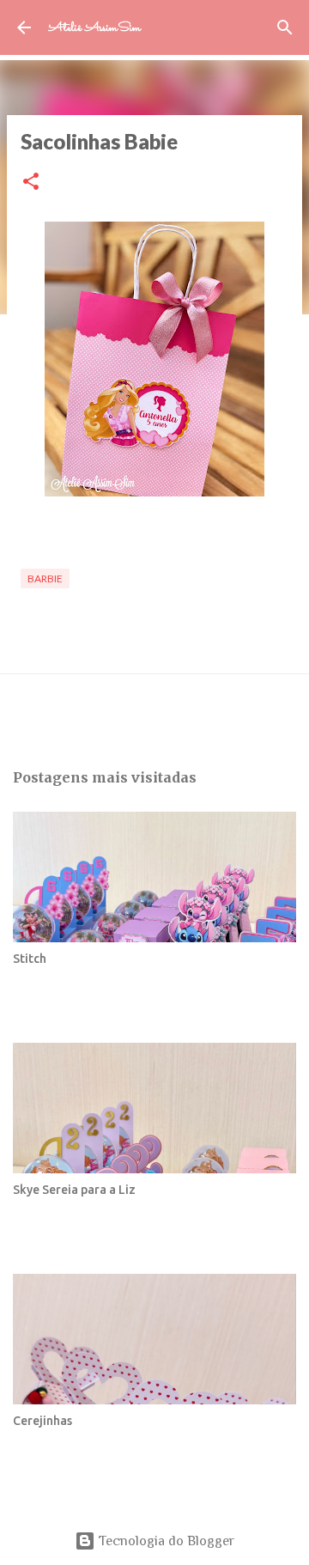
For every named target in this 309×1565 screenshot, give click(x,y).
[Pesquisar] (285, 27)
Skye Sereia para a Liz (74, 1190)
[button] (31, 182)
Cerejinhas (42, 1421)
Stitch (29, 958)
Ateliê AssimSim (94, 28)
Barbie (45, 578)
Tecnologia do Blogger (164, 1541)
